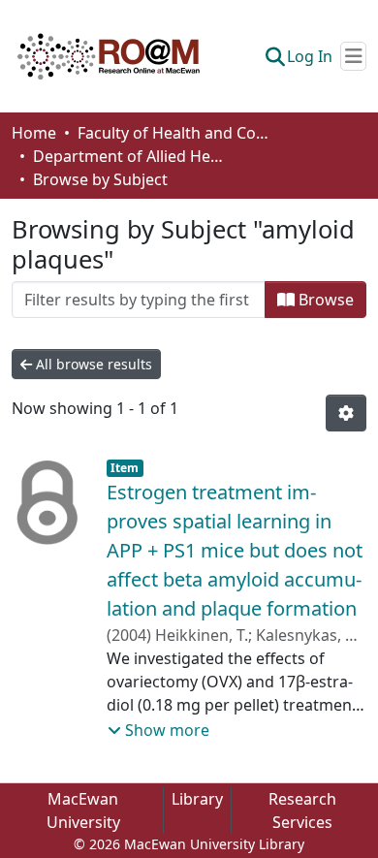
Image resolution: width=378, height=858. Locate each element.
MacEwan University (83, 810)
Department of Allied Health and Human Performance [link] (130, 156)
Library (197, 799)
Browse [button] (324, 299)
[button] (108, 56)
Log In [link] (309, 56)
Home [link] (34, 132)
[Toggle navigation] (353, 56)
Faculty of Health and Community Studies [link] (174, 132)
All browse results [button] (92, 364)
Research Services (302, 810)
